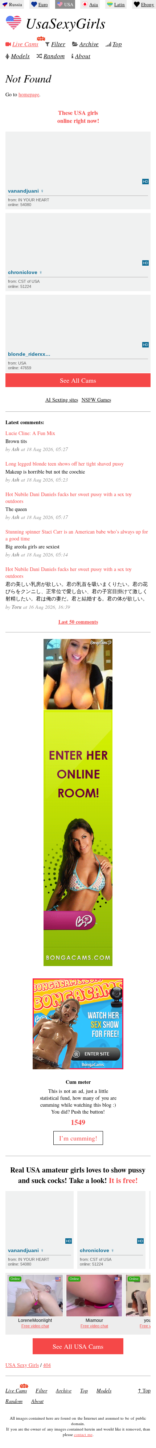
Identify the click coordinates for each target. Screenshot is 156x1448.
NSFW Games (96, 399)
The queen (16, 509)
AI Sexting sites (61, 399)
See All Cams (78, 380)
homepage (29, 94)
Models (20, 56)
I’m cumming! (78, 1138)
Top (117, 44)
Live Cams (25, 44)
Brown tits (16, 441)
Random (54, 56)
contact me (83, 1434)
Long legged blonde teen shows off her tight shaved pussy (64, 463)
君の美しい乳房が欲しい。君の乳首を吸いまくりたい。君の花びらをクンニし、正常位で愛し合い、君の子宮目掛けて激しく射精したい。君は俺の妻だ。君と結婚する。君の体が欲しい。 (76, 591)
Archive (89, 44)
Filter (58, 44)
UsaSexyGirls (65, 22)
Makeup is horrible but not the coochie (45, 471)
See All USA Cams (78, 1346)
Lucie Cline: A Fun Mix (30, 433)
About (82, 56)
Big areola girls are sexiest (32, 546)
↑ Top (144, 1390)
